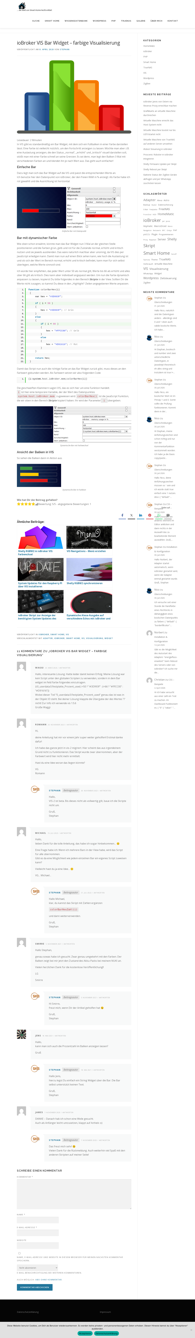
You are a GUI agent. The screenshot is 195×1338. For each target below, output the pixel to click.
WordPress (99, 21)
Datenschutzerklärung (28, 1311)
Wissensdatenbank (76, 21)
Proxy (145, 240)
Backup (146, 204)
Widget (109, 638)
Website (22, 1240)
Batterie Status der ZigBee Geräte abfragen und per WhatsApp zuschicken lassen (160, 178)
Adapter (48, 638)
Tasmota (146, 260)
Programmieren (166, 234)
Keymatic (148, 226)
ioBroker (44, 634)
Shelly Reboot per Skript (155, 169)
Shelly (172, 239)
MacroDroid (160, 226)
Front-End (147, 214)
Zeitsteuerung (168, 278)
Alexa (159, 200)
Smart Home (52, 21)
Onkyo (169, 230)
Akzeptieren (85, 1333)
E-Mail (145, 209)
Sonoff (173, 254)
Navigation (147, 230)
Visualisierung (94, 638)
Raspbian (152, 240)
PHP (114, 21)
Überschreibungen (163, 302)
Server (162, 239)
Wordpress (148, 78)
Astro (166, 200)
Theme (154, 259)
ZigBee (146, 83)
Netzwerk (157, 230)
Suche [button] (36, 21)
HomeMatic (149, 45)
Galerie (140, 21)
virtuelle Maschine (163, 263)
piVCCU (146, 234)
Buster (154, 205)
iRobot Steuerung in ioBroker (157, 149)
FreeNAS (164, 209)
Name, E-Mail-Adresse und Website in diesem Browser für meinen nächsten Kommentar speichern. (70, 1259)
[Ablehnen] (191, 1329)
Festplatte (153, 209)
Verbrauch (148, 263)
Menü (170, 226)
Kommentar (25, 1176)
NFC (163, 230)
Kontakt (173, 21)
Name (21, 1214)
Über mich (156, 21)
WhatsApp (148, 273)
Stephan (65, 49)
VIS (67, 634)
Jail (163, 221)
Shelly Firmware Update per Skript (160, 164)
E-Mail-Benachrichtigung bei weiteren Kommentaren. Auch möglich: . (49, 1276)
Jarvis (168, 221)
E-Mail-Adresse (27, 1227)
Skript (149, 245)
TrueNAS (126, 21)
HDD (154, 214)
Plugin (154, 234)
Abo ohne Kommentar (48, 1279)
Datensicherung (165, 204)
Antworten (64, 668)
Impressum (105, 1311)
